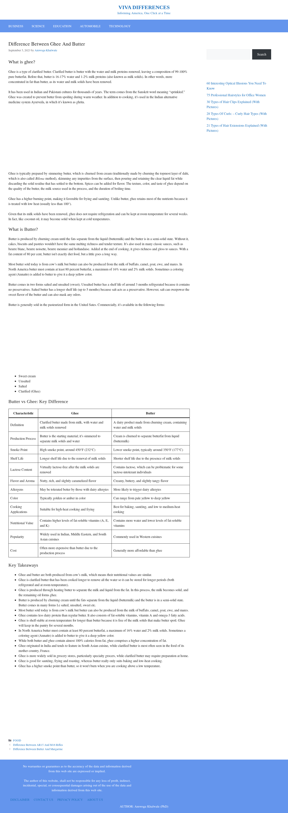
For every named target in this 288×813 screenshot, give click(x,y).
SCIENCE (38, 26)
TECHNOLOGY (120, 26)
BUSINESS (15, 26)
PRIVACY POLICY (70, 799)
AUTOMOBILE (90, 26)
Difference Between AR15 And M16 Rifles (38, 745)
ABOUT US (95, 799)
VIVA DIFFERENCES (144, 7)
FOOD (17, 740)
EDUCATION (62, 26)
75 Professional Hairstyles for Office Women (236, 95)
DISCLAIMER (20, 799)
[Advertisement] (99, 139)
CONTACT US (43, 799)
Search (261, 54)
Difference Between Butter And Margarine (38, 749)
